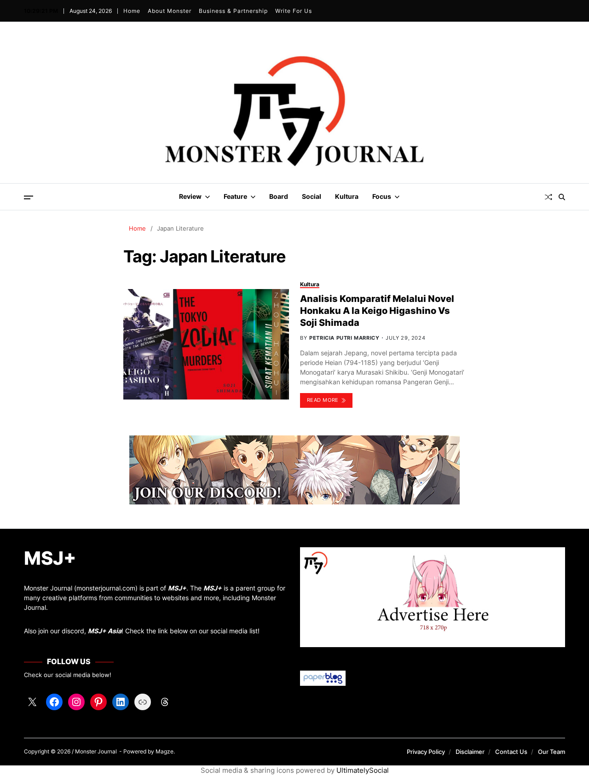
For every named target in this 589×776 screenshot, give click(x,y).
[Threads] (164, 702)
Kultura (346, 196)
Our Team (551, 751)
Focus (381, 196)
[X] (32, 702)
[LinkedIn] (120, 702)
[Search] (562, 197)
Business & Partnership (233, 10)
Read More (323, 400)
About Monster (169, 10)
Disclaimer (470, 751)
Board (278, 196)
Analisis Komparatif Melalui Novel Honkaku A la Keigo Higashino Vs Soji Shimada (377, 310)
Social (311, 196)
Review (190, 196)
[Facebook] (54, 702)
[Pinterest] (98, 702)
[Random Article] (548, 197)
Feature (235, 196)
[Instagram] (76, 702)
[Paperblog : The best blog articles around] (432, 678)
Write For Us (293, 10)
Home (131, 10)
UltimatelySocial (362, 770)
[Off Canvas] (28, 197)
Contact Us (511, 751)
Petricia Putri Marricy (344, 338)
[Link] (142, 702)
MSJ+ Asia (104, 631)
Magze (164, 751)
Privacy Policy (426, 751)
